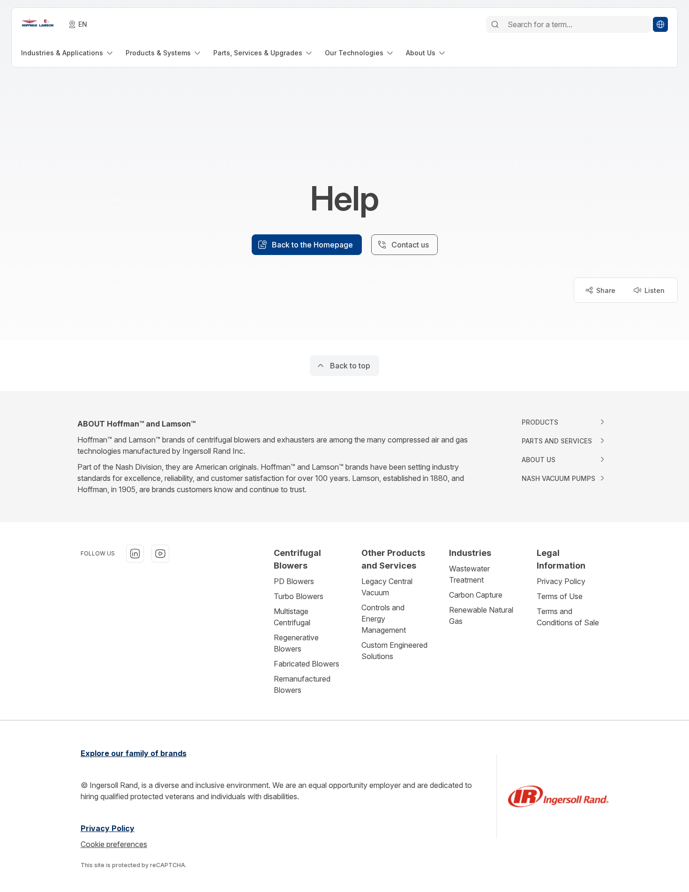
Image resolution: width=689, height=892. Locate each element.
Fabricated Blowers (306, 663)
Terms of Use (560, 596)
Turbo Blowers (298, 596)
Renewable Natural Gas (481, 615)
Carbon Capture (475, 595)
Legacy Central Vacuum (386, 587)
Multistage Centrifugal (292, 617)
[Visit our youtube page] (160, 553)
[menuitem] (67, 53)
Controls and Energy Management (383, 619)
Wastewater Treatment (469, 574)
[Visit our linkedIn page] (135, 553)
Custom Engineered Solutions (394, 650)
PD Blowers (294, 581)
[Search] (495, 24)
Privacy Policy (561, 581)
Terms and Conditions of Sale (568, 617)
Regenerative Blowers (296, 643)
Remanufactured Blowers (302, 684)
